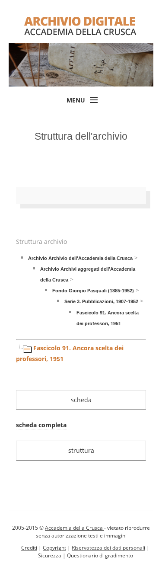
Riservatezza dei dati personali (108, 547)
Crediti (29, 547)
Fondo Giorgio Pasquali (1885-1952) (93, 290)
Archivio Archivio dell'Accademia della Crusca (80, 258)
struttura (81, 450)
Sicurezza (49, 555)
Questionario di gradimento (100, 555)
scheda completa (41, 425)
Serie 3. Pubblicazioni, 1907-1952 (101, 301)
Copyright (54, 547)
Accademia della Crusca (74, 527)
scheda (81, 400)
